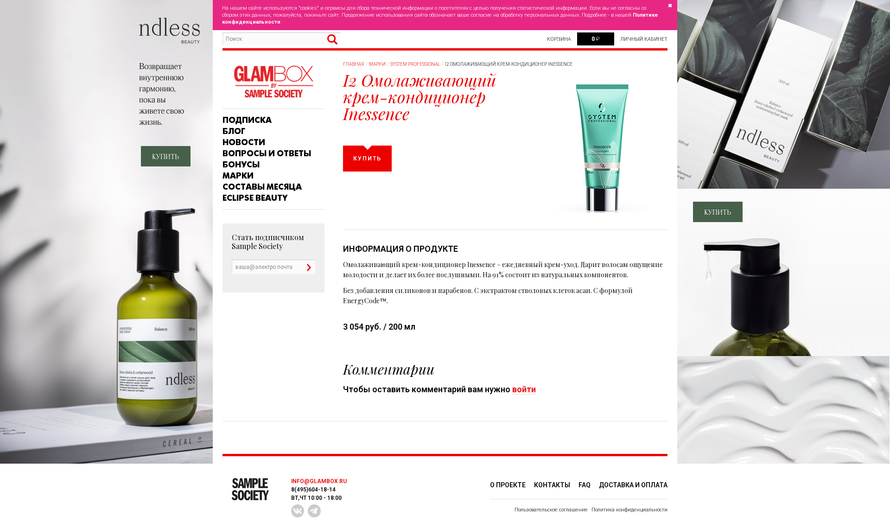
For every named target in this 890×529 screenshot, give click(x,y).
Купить (367, 158)
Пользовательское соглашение (551, 510)
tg (314, 510)
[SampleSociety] (273, 81)
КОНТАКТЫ (552, 485)
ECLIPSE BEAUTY (254, 198)
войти (524, 389)
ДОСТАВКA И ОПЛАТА (633, 485)
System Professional (415, 64)
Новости (243, 142)
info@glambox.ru (319, 481)
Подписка (247, 120)
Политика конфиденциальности (629, 510)
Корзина (559, 39)
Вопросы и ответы (266, 153)
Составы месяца (262, 187)
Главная (353, 64)
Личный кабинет (644, 39)
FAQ (584, 485)
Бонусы (241, 164)
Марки (238, 176)
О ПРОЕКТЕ (508, 485)
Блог (233, 131)
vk (297, 510)
